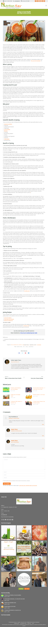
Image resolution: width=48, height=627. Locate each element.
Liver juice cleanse (7, 317)
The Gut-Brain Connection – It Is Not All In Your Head (39, 388)
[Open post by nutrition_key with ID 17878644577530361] (8, 579)
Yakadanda (37, 622)
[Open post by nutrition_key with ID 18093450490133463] (8, 563)
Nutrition (5, 24)
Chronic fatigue (7, 129)
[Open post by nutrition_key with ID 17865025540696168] (8, 532)
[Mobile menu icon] (46, 5)
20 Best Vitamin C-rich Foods (39, 394)
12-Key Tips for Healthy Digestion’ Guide (28, 333)
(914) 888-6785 (17, 1)
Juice (24, 346)
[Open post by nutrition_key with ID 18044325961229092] (24, 563)
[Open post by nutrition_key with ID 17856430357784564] (39, 579)
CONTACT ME (26, 325)
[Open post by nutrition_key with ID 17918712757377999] (39, 532)
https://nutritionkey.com (15, 361)
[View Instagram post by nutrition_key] (15, 538)
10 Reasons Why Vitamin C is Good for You (16, 402)
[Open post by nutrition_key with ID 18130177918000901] (24, 579)
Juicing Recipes (31, 346)
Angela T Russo (14, 429)
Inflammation (6, 139)
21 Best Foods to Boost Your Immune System (39, 402)
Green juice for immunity (9, 319)
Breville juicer (27, 290)
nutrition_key (8, 526)
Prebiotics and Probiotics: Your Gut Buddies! (16, 388)
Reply (43, 424)
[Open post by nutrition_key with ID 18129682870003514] (39, 563)
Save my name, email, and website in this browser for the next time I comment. (17, 480)
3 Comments (39, 344)
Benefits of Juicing (19, 346)
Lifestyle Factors (16, 344)
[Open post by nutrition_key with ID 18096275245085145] (8, 548)
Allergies (6, 130)
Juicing (27, 346)
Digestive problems (8, 124)
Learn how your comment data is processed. (28, 485)
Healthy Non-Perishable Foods (15, 395)
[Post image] (6, 389)
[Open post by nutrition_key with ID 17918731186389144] (24, 532)
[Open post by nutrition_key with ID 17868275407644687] (24, 548)
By (26, 344)
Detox (5, 21)
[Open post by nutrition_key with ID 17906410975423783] (39, 548)
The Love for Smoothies (36, 60)
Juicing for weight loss (8, 320)
